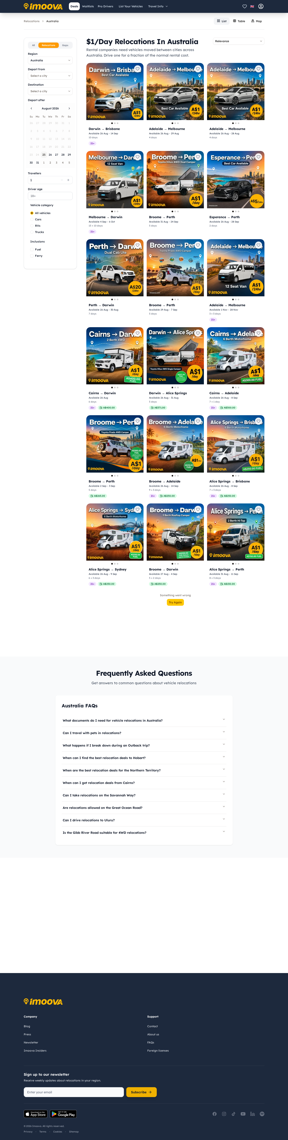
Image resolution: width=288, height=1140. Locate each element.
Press (27, 1034)
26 (50, 154)
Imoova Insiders (35, 1050)
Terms (42, 1131)
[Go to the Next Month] (69, 108)
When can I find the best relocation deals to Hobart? (104, 758)
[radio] (31, 213)
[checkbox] (31, 249)
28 (63, 154)
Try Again (175, 602)
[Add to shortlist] (137, 68)
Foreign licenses (158, 1050)
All (33, 45)
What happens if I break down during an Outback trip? (106, 745)
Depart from (36, 69)
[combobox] (50, 60)
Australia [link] (52, 21)
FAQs (150, 1042)
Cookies (57, 1131)
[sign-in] (261, 6)
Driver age (35, 189)
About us (153, 1034)
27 (56, 154)
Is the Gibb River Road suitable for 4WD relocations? (104, 833)
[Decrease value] (62, 180)
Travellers (34, 173)
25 (44, 154)
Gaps (65, 45)
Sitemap (74, 1131)
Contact (152, 1026)
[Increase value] (68, 180)
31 (37, 162)
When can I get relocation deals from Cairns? (99, 783)
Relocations (32, 21)
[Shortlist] (245, 6)
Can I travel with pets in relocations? (92, 733)
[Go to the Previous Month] (31, 108)
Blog (27, 1026)
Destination (36, 84)
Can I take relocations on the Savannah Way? (99, 795)
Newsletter (31, 1042)
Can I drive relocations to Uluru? (89, 820)
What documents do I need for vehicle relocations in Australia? (113, 720)
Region (33, 54)
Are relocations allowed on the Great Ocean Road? (102, 808)
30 (31, 162)
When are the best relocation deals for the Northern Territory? (112, 770)
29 (69, 154)
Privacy (28, 1131)
